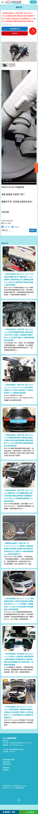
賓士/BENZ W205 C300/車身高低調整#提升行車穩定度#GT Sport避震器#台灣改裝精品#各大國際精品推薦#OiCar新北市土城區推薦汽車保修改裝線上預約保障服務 (19, 279)
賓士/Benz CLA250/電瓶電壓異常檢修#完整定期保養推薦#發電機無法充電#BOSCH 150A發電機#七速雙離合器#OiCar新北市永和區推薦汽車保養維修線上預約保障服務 (19, 603)
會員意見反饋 (7, 764)
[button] (35, 54)
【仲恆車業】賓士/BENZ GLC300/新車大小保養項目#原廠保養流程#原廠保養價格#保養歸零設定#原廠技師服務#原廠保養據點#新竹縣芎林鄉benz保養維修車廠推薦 (19, 659)
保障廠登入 (6, 770)
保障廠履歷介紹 (15, 29)
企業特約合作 (7, 762)
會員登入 (8, 812)
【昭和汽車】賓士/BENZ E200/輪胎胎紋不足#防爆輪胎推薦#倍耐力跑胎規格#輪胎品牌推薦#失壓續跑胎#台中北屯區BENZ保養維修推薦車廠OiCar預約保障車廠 (18, 495)
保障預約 (14, 33)
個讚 (7, 227)
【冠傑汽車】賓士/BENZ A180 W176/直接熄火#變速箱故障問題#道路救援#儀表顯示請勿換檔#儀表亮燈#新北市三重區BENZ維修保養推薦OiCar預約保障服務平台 (18, 548)
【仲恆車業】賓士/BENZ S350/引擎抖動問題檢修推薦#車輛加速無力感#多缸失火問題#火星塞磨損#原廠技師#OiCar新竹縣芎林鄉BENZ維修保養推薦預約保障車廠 (19, 334)
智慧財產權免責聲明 (9, 759)
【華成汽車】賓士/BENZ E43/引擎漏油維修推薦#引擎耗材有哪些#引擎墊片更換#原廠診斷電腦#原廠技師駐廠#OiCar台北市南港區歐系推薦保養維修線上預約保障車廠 (18, 440)
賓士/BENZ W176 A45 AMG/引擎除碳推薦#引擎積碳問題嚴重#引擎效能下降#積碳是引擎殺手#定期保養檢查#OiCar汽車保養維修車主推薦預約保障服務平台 (18, 712)
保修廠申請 (6, 768)
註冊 (13, 812)
